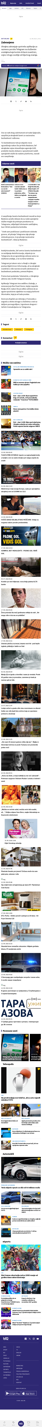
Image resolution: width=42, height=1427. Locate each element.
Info (4, 1347)
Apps (4, 1054)
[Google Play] (13, 1393)
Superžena (6, 1366)
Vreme (18, 1355)
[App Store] (29, 1393)
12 (18, 1193)
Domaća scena (5, 1296)
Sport (5, 1350)
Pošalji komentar (21, 343)
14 (9, 393)
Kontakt (19, 1382)
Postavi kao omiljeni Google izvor (14, 66)
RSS (17, 1380)
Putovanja (6, 1361)
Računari (15, 1129)
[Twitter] (30, 1339)
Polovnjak (25, 1206)
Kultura (5, 1364)
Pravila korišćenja (22, 1371)
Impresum (19, 1368)
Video (18, 1347)
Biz (4, 1352)
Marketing (19, 1365)
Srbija (15, 406)
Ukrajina (18, 329)
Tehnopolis (7, 1372)
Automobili (6, 1375)
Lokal (5, 1378)
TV (17, 1350)
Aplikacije (19, 1377)
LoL (2, 1273)
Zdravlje (6, 1358)
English (18, 1352)
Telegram (29, 329)
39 (9, 407)
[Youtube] (38, 1339)
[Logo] (3, 3)
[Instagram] (34, 1339)
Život (5, 1355)
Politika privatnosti (23, 1374)
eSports (6, 1369)
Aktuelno (5, 39)
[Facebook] (26, 1339)
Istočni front (7, 329)
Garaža (14, 1216)
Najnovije (13, 3)
